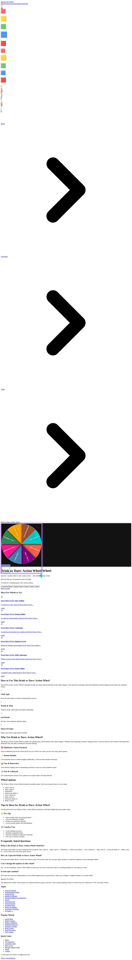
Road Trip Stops (10, 930)
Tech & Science (10, 903)
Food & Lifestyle (10, 890)
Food (26, 4)
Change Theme (18, 586)
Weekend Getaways (11, 925)
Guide (18, 4)
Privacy (3, 958)
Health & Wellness (11, 896)
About (7, 949)
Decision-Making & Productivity (15, 898)
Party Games (9, 932)
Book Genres (9, 928)
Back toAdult (5, 588)
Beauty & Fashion (11, 907)
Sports (7, 900)
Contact (7, 951)
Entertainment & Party (12, 892)
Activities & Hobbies (12, 909)
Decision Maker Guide (12, 947)
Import (32, 586)
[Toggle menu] (1, 6)
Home (3, 4)
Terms (8, 958)
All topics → (9, 911)
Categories (12, 4)
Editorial (12, 958)
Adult (3, 389)
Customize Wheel (7, 586)
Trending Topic (10, 905)
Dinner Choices (10, 921)
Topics (7, 4)
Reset (37, 586)
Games (22, 4)
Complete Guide (10, 944)
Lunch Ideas (9, 919)
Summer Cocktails (11, 926)
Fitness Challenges (11, 923)
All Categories (9, 942)
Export (26, 586)
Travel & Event (10, 902)
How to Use (9, 945)
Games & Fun (9, 894)
